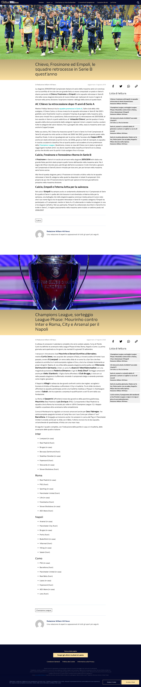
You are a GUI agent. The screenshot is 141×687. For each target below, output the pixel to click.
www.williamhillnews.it (40, 675)
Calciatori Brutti (102, 2)
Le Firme (113, 2)
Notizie (41, 2)
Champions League (47, 145)
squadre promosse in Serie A (70, 109)
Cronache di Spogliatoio (86, 2)
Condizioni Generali (53, 662)
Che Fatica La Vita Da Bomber (65, 2)
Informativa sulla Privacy (85, 662)
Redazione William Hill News (58, 231)
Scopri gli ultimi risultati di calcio (70, 655)
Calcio (38, 220)
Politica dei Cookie (68, 662)
